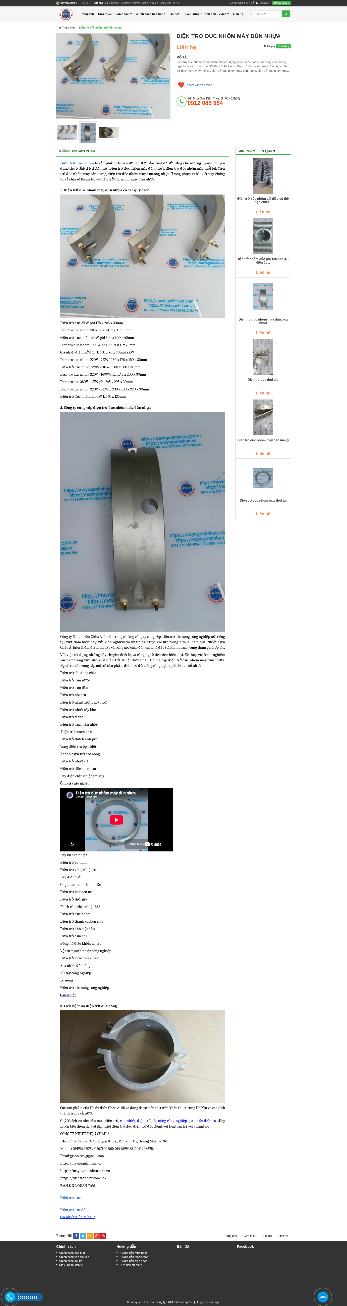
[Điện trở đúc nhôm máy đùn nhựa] (67, 132)
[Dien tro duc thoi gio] (263, 357)
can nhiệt (127, 1121)
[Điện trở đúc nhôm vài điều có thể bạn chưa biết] (263, 176)
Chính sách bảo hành (150, 13)
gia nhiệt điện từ (202, 1121)
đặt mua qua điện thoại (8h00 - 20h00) (214, 101)
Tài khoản (264, 2)
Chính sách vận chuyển (74, 1256)
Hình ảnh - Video (215, 13)
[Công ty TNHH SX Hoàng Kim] (66, 14)
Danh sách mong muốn (242, 2)
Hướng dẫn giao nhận (133, 1260)
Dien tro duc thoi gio (263, 379)
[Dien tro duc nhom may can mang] (263, 417)
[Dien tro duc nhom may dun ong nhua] (263, 297)
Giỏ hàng (283, 2)
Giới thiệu (105, 13)
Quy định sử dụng (130, 1264)
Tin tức (174, 13)
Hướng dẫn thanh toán (133, 1256)
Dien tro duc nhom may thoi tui (263, 500)
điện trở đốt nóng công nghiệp (162, 1121)
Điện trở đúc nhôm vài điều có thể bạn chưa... (263, 200)
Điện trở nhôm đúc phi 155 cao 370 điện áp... (263, 260)
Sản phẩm (122, 13)
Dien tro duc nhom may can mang (263, 440)
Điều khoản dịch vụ (71, 1264)
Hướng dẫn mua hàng (133, 1252)
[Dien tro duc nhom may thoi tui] (263, 478)
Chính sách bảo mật (72, 1252)
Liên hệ (238, 13)
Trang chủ (87, 13)
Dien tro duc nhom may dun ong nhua (263, 321)
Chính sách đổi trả (71, 1260)
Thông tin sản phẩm (77, 151)
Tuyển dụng (191, 13)
